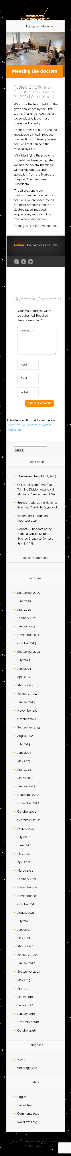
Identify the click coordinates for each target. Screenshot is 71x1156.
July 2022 (23, 837)
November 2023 (28, 710)
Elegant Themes (35, 1141)
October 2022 (26, 811)
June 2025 (24, 601)
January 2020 (26, 963)
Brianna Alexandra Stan (32, 89)
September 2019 (28, 971)
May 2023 (24, 761)
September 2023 (28, 727)
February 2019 (26, 1005)
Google (16, 262)
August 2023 (25, 736)
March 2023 (25, 778)
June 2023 (24, 752)
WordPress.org (27, 1122)
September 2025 (28, 592)
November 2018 (28, 1022)
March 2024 (25, 685)
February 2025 (27, 618)
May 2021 (23, 938)
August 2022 (25, 828)
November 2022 (28, 803)
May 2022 (24, 853)
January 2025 (26, 626)
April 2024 (24, 677)
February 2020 (27, 955)
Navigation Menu (37, 26)
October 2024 (26, 643)
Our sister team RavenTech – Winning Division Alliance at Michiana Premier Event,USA (36, 489)
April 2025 (24, 609)
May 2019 (23, 980)
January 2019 (26, 1013)
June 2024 (24, 668)
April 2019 (24, 988)
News (21, 1059)
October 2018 (26, 1030)
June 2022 (24, 845)
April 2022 (24, 862)
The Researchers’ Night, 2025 (36, 476)
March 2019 (25, 997)
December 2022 (28, 795)
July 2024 (23, 660)
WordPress (35, 1146)
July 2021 (23, 921)
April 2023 (24, 769)
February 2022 (27, 879)
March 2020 (25, 946)
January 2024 (26, 702)
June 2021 (24, 929)
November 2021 (28, 896)
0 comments (43, 96)
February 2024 (27, 694)
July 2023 (23, 744)
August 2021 (25, 912)
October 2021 (26, 904)
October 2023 (26, 719)
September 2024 (28, 651)
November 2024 (28, 635)
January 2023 (26, 786)
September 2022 (28, 820)
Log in (21, 1097)
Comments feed (28, 1113)
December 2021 (28, 887)
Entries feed (25, 1105)
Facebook (23, 262)
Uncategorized (27, 1068)
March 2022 (25, 870)
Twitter (30, 262)
